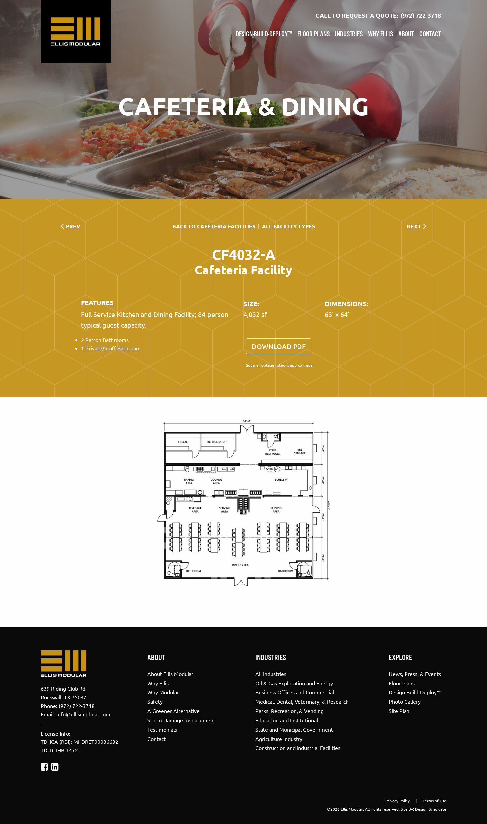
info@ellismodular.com (83, 714)
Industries (349, 34)
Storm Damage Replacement (181, 720)
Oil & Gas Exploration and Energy (294, 683)
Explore (400, 658)
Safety (155, 701)
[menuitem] (264, 33)
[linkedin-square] (54, 767)
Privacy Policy (397, 800)
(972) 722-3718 (421, 15)
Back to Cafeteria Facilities (213, 226)
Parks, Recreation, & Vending (289, 710)
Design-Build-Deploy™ (264, 34)
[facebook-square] (44, 767)
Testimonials (162, 729)
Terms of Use (434, 800)
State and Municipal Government (294, 729)
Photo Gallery (405, 701)
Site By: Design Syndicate (423, 809)
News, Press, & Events (415, 673)
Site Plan (399, 710)
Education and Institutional (286, 720)
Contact (430, 34)
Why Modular (163, 692)
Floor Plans (314, 34)
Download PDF (279, 346)
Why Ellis (380, 34)
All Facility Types (288, 226)
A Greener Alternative (173, 710)
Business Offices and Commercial (294, 692)
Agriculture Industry (278, 738)
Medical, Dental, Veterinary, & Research (302, 701)
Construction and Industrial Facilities (297, 747)
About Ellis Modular (170, 673)
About (406, 34)
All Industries (270, 673)
